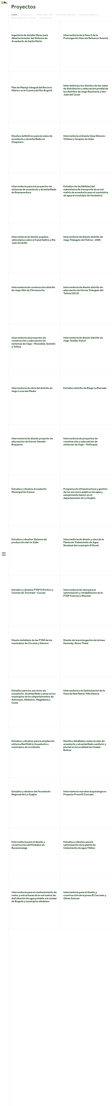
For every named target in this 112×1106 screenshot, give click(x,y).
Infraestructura (44, 15)
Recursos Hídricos (88, 15)
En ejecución (45, 18)
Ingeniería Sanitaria (66, 15)
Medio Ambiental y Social (23, 18)
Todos (14, 15)
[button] (4, 554)
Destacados (27, 15)
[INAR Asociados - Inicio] (4, 2)
